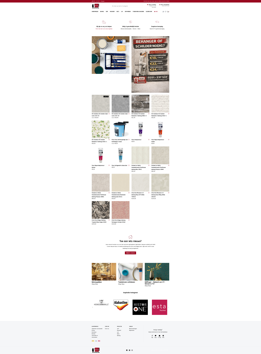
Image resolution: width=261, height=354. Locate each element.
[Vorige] (92, 307)
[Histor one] (140, 307)
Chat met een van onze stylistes (104, 28)
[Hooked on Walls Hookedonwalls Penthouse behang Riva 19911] (140, 155)
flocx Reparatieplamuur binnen (98, 166)
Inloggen (102, 1)
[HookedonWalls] (101, 303)
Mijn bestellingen (133, 328)
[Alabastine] (120, 305)
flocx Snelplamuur (136, 139)
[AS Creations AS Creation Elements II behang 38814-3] (140, 104)
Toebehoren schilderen (138, 11)
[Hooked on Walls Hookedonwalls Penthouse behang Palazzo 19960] (160, 155)
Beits (118, 11)
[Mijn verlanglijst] (165, 11)
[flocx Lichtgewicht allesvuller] (121, 155)
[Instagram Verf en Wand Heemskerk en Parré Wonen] (132, 350)
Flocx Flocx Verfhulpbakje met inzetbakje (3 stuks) (120, 140)
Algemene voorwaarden (97, 328)
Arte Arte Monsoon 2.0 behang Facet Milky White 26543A (158, 194)
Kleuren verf (149, 11)
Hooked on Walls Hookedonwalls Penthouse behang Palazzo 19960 (158, 167)
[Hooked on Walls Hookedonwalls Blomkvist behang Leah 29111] (121, 183)
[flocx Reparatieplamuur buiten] (160, 129)
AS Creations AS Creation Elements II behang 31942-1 (99, 140)
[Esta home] (159, 307)
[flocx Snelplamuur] (140, 129)
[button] (163, 11)
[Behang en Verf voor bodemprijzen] (101, 6)
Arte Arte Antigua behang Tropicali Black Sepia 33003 (99, 221)
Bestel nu (98, 56)
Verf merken (128, 11)
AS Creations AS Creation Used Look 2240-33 (100, 114)
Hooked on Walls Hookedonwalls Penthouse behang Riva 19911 (139, 167)
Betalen (93, 333)
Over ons (107, 328)
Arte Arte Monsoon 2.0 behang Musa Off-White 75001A (138, 194)
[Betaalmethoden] (93, 341)
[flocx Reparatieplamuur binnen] (101, 155)
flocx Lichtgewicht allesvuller (119, 165)
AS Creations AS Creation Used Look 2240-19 (120, 114)
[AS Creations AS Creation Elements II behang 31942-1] (101, 129)
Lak (122, 11)
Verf (107, 11)
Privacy (93, 330)
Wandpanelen (95, 11)
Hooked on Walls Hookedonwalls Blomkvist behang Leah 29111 (118, 194)
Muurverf (112, 11)
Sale (156, 11)
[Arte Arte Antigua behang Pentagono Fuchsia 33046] (121, 210)
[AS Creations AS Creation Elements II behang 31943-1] (160, 104)
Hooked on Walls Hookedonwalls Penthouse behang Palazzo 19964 (99, 194)
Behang (102, 11)
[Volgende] (168, 307)
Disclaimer (94, 332)
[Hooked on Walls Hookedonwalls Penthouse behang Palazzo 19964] (101, 183)
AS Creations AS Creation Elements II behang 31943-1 (159, 114)
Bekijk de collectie (130, 253)
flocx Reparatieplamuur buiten (157, 140)
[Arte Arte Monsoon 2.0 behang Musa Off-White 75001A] (140, 183)
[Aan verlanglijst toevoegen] (109, 113)
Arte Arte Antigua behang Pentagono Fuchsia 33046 (118, 221)
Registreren (131, 330)
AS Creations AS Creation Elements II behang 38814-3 (139, 114)
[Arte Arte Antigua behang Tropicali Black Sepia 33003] (101, 210)
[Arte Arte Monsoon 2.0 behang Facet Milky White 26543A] (160, 183)
